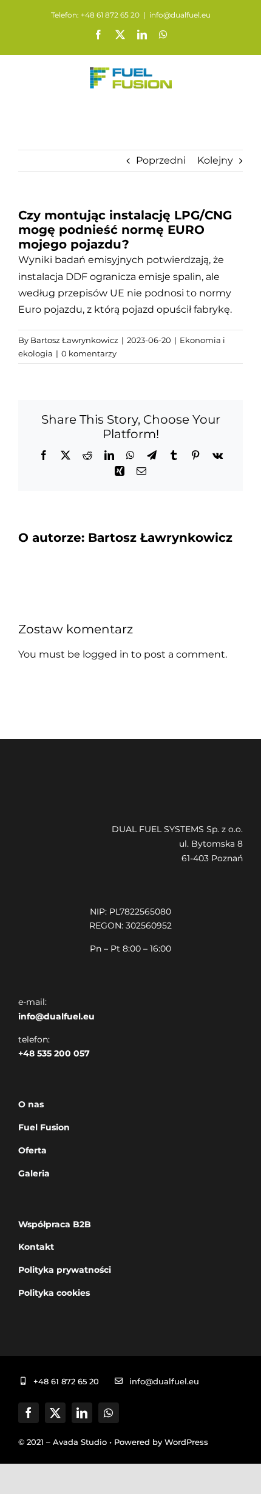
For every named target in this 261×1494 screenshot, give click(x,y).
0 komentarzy (89, 353)
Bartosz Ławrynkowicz (74, 340)
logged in (106, 654)
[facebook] (28, 1412)
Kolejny (215, 160)
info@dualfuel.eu (180, 14)
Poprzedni (161, 160)
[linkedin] (82, 1412)
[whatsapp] (108, 1412)
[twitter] (55, 1412)
